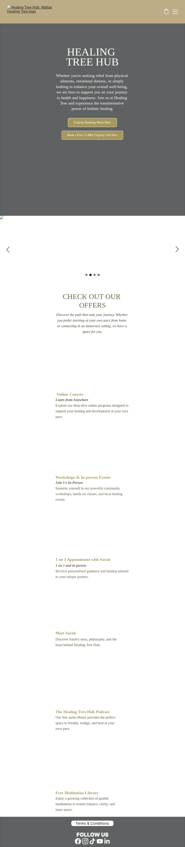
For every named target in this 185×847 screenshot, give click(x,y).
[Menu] (175, 12)
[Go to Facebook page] (78, 841)
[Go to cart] (166, 11)
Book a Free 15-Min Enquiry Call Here (92, 135)
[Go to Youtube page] (100, 841)
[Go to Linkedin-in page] (107, 841)
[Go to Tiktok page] (92, 841)
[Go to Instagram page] (85, 841)
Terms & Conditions (92, 823)
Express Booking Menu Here (92, 122)
